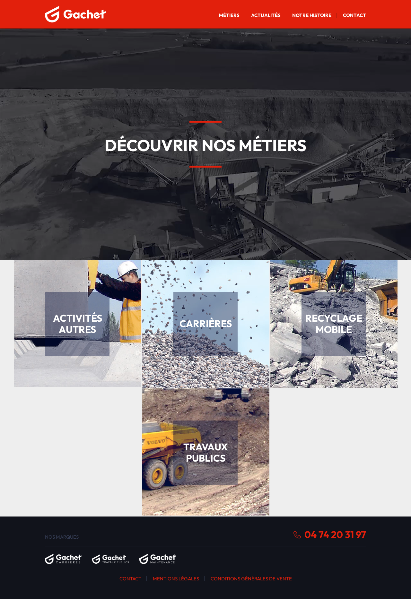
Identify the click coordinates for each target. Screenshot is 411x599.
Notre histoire (311, 15)
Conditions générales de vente (251, 579)
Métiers (229, 15)
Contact (354, 15)
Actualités (266, 15)
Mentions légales (176, 579)
